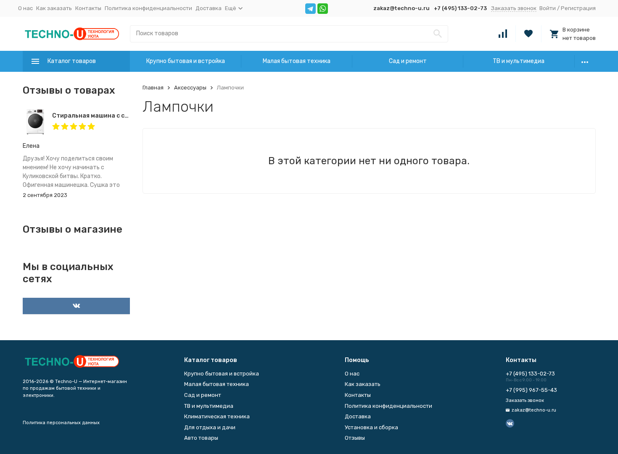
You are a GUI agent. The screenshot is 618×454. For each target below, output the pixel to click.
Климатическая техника (217, 416)
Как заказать (54, 8)
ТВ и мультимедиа (518, 61)
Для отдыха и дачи (209, 427)
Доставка (208, 8)
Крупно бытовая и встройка (185, 61)
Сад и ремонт (408, 61)
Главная (153, 87)
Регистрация (578, 8)
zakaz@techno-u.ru (401, 8)
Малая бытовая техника (296, 61)
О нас (25, 8)
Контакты (88, 8)
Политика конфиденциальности (148, 8)
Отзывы (355, 438)
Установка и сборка (371, 427)
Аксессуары (190, 87)
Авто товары (201, 438)
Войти (547, 8)
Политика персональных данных (61, 422)
